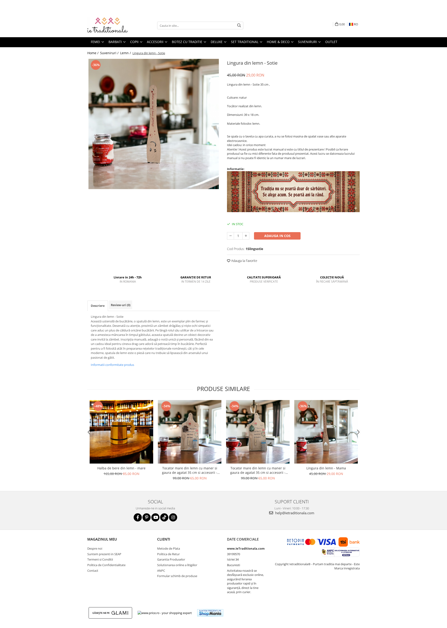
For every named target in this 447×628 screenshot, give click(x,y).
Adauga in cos (277, 236)
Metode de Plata (168, 548)
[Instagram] (173, 517)
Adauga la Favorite (243, 260)
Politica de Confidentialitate (106, 565)
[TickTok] (164, 517)
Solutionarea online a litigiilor (177, 565)
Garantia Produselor (171, 559)
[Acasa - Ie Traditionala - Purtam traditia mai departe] (110, 25)
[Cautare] (239, 25)
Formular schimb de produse (177, 576)
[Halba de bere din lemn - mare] (121, 432)
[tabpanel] (153, 124)
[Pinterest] (146, 517)
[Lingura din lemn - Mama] (326, 432)
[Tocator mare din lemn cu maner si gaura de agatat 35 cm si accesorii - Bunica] (258, 432)
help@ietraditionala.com (294, 513)
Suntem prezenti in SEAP (104, 554)
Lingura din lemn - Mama (326, 468)
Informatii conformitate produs (112, 365)
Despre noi (94, 548)
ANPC (161, 570)
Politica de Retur (168, 554)
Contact (92, 570)
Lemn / (126, 53)
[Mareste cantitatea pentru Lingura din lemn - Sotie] (245, 236)
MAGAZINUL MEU (102, 539)
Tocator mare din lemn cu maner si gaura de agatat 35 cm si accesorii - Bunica (257, 470)
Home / (93, 53)
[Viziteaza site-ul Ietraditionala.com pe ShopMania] (210, 612)
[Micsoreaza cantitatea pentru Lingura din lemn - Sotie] (230, 236)
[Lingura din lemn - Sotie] (153, 124)
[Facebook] (138, 517)
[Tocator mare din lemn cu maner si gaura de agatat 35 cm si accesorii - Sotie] (189, 432)
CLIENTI (163, 539)
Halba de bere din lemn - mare (121, 468)
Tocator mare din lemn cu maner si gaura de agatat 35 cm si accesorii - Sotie (189, 470)
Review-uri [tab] (120, 305)
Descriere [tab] (98, 306)
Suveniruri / (109, 53)
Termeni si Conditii (100, 559)
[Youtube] (155, 517)
